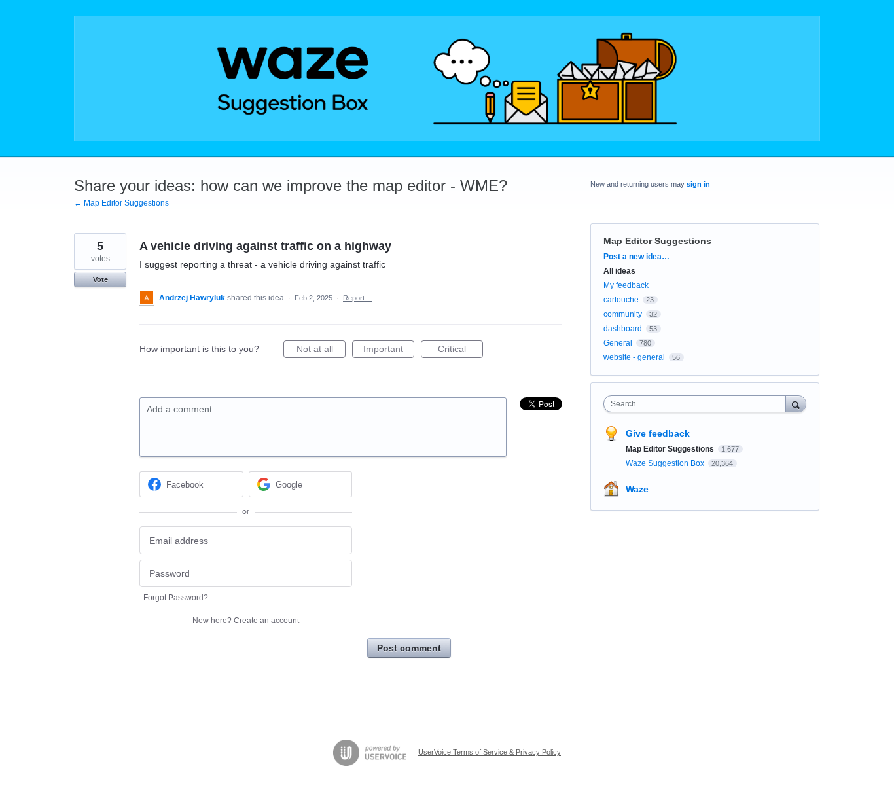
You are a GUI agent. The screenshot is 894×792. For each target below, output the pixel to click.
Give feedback (658, 433)
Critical (460, 351)
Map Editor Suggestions (657, 241)
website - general (634, 357)
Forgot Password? (175, 597)
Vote (100, 279)
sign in (698, 184)
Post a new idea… (636, 256)
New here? (245, 620)
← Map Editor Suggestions (121, 202)
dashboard (622, 328)
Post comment (409, 648)
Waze (637, 489)
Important (388, 351)
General (617, 343)
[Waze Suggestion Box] (447, 78)
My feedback (626, 285)
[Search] (795, 403)
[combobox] (698, 403)
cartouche (621, 299)
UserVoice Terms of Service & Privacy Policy (489, 752)
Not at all (321, 351)
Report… (357, 298)
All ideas (619, 271)
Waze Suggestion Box (666, 463)
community (622, 314)
